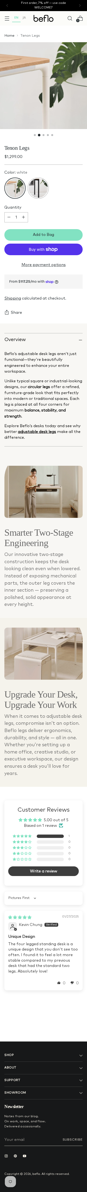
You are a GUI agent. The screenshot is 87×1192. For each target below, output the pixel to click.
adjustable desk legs (37, 432)
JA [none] (24, 17)
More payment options (44, 265)
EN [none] (16, 17)
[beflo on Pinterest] (16, 1156)
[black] (38, 188)
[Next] (79, 5)
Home (9, 35)
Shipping (12, 298)
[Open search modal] (70, 18)
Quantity (13, 207)
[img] (19, 917)
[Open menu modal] (7, 18)
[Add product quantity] (23, 217)
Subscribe (73, 1139)
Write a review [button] (43, 871)
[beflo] (43, 18)
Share (16, 313)
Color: (15, 172)
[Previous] (7, 5)
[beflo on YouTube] (26, 1156)
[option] (24, 18)
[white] (15, 188)
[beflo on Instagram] (7, 1156)
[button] (22, 836)
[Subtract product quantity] (9, 217)
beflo (36, 1174)
